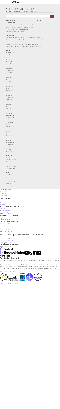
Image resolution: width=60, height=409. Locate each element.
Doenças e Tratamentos (12, 159)
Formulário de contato (5, 229)
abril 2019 (8, 149)
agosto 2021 (9, 99)
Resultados (2, 204)
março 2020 (9, 135)
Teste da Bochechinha (11, 166)
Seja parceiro (3, 193)
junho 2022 (8, 77)
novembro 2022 (10, 68)
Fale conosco (3, 197)
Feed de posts (9, 179)
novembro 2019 (10, 142)
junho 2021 (8, 104)
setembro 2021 (9, 97)
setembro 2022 (9, 70)
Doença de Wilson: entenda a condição (15, 31)
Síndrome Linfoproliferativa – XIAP (20, 9)
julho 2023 (8, 54)
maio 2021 (8, 106)
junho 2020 (8, 129)
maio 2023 (8, 57)
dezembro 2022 (10, 66)
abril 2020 (8, 133)
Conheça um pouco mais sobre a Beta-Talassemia (29, 46)
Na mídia (8, 164)
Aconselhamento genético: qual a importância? (28, 42)
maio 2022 (8, 79)
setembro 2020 (9, 122)
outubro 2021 (9, 95)
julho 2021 (8, 102)
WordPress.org (9, 183)
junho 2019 (8, 147)
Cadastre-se (9, 174)
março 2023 (9, 61)
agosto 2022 (9, 72)
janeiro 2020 (9, 140)
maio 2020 (8, 131)
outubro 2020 (9, 120)
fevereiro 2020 (9, 138)
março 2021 (9, 111)
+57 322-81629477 (9, 233)
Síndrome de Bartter (11, 22)
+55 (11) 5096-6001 (8, 231)
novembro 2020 (10, 117)
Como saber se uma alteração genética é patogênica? (28, 37)
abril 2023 (8, 59)
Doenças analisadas (5, 201)
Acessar (8, 176)
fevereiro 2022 (9, 86)
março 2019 (9, 151)
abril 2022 (8, 81)
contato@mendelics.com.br (6, 227)
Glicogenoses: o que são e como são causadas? (17, 29)
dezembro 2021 (10, 90)
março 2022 (9, 84)
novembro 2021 (10, 93)
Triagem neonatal (10, 168)
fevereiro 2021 (9, 113)
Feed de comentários (11, 181)
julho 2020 (8, 126)
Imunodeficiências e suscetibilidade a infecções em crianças (21, 25)
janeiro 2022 (9, 88)
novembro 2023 (10, 52)
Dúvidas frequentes (11, 161)
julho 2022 (8, 75)
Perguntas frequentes (5, 191)
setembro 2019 (9, 144)
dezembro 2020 (10, 115)
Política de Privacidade (5, 195)
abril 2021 (8, 108)
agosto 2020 (9, 124)
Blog (1, 202)
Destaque (8, 157)
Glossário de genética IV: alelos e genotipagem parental (19, 27)
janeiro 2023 (9, 63)
